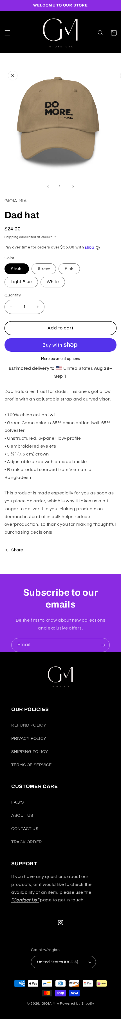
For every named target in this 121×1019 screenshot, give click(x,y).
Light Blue (21, 282)
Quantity (13, 295)
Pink (69, 269)
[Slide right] (73, 186)
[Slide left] (48, 186)
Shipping (12, 237)
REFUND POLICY (28, 725)
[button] (7, 33)
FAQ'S (17, 802)
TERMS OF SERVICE (31, 765)
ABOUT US (22, 815)
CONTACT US (24, 829)
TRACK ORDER (26, 842)
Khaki (17, 269)
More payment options (60, 359)
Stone (44, 269)
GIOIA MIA (50, 1003)
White (53, 282)
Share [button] (17, 550)
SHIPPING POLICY (29, 752)
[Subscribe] (103, 645)
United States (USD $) (57, 962)
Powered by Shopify (77, 1003)
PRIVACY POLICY (28, 738)
